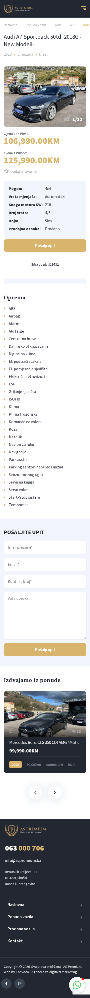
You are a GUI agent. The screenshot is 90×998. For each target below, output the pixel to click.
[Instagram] (19, 983)
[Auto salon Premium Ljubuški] (18, 9)
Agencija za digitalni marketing (54, 972)
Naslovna (10, 25)
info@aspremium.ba (23, 860)
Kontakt (15, 941)
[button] (77, 985)
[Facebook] (6, 983)
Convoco (22, 972)
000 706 (24, 848)
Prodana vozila (21, 929)
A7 (72, 25)
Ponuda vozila (36, 25)
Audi (58, 25)
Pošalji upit (45, 649)
